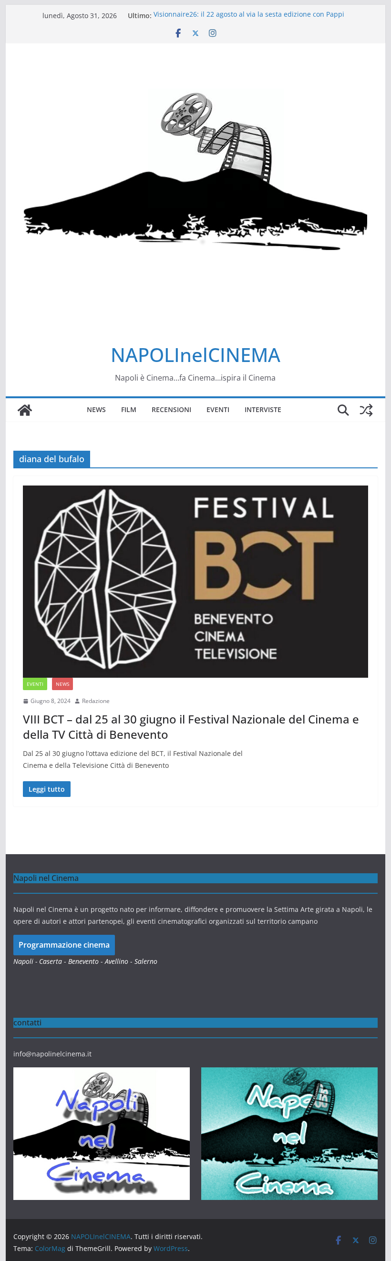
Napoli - (26, 961)
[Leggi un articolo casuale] (366, 410)
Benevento (83, 961)
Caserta (50, 961)
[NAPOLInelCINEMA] (24, 410)
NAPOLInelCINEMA (195, 354)
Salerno (145, 961)
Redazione (96, 701)
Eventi (217, 409)
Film (128, 409)
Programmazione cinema (64, 945)
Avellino (116, 961)
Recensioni (171, 409)
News (96, 409)
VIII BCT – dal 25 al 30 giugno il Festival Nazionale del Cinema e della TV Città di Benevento (191, 726)
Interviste (263, 409)
